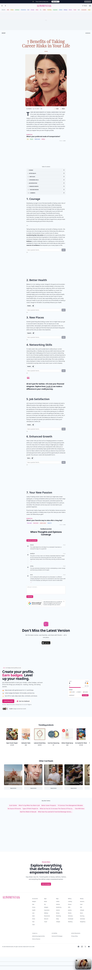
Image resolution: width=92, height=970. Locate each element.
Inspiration (55, 9)
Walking (43, 139)
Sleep (89, 9)
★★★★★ (87, 33)
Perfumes (70, 916)
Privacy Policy (74, 936)
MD (41, 108)
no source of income (14, 808)
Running (82, 916)
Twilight (58, 921)
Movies (69, 913)
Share (63, 108)
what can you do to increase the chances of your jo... (56, 808)
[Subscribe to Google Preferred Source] (35, 603)
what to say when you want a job (29, 805)
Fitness (69, 904)
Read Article (16, 789)
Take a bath (29, 523)
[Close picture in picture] (76, 960)
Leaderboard (71, 695)
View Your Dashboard (24, 701)
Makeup (65, 9)
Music (37, 9)
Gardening (58, 907)
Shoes (33, 918)
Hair (81, 907)
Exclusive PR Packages (57, 936)
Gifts (8, 9)
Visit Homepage (46, 884)
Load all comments (32, 540)
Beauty (81, 898)
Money (12, 9)
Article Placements (75, 933)
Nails (79, 9)
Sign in (29, 704)
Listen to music (43, 523)
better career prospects (48, 805)
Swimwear (17, 9)
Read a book (35, 523)
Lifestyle (32, 9)
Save (57, 108)
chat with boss (79, 808)
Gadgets (46, 907)
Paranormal (23, 9)
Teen (33, 921)
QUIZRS (64, 524)
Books (45, 901)
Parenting (49, 9)
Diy (40, 9)
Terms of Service (36, 939)
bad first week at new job (28, 812)
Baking (69, 898)
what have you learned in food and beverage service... (55, 812)
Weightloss (82, 921)
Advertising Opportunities (38, 936)
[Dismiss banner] (64, 601)
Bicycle (31, 139)
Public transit (37, 139)
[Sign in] (90, 6)
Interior (70, 9)
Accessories (84, 9)
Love (33, 913)
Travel (75, 9)
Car (27, 139)
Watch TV (49, 523)
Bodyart (34, 901)
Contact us (34, 933)
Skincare (46, 918)
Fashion (60, 9)
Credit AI (49, 386)
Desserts (3, 9)
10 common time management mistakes (70, 805)
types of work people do (30, 808)
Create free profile (8, 701)
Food (81, 904)
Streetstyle (70, 918)
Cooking (70, 901)
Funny (33, 907)
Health (33, 910)
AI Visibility (54, 933)
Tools (33, 924)
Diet (28, 9)
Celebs (44, 9)
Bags (57, 898)
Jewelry (70, 910)
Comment (29, 596)
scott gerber (13, 805)
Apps (45, 898)
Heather (30, 108)
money (4, 33)
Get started (85, 695)
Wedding (70, 921)
